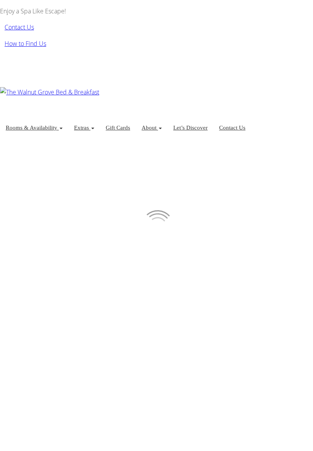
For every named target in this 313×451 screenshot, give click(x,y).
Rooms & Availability (32, 128)
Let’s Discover (190, 128)
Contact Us (232, 128)
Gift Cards (118, 128)
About (150, 128)
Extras (82, 128)
